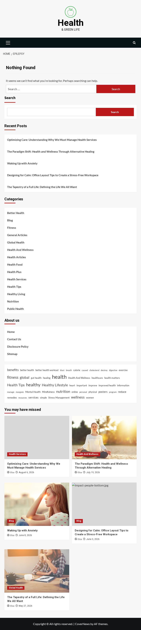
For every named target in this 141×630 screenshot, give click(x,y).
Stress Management (59, 397)
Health (71, 23)
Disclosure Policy (17, 346)
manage (10, 392)
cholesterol (94, 370)
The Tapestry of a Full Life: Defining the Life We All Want (42, 187)
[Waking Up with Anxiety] (36, 504)
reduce (122, 391)
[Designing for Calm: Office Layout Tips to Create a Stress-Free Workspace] (104, 504)
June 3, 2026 (93, 539)
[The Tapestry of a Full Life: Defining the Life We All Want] (36, 571)
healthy (33, 384)
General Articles (17, 235)
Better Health (15, 213)
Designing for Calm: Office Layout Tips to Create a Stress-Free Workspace (52, 175)
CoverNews (82, 624)
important (82, 385)
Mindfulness (48, 391)
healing (46, 377)
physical (92, 391)
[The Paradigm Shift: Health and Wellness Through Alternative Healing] (104, 437)
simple (43, 397)
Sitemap (12, 354)
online (75, 391)
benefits (13, 370)
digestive (113, 370)
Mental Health (33, 391)
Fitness (11, 227)
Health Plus (14, 272)
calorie (76, 370)
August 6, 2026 (26, 472)
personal (83, 392)
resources (22, 397)
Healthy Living (16, 294)
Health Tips (14, 286)
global (24, 377)
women (90, 397)
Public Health (15, 308)
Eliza (12, 472)
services (33, 397)
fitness (12, 377)
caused (85, 370)
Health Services (16, 279)
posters (103, 391)
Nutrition (13, 301)
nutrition (63, 391)
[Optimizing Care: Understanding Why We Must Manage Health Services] (36, 437)
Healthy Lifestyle (55, 385)
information (123, 385)
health (59, 376)
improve (92, 385)
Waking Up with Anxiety (22, 163)
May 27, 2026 (25, 606)
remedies (12, 397)
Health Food (15, 264)
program (113, 392)
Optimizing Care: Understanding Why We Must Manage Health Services (52, 139)
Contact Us (14, 339)
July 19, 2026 (93, 472)
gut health (36, 377)
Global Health (15, 242)
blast (62, 370)
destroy (104, 370)
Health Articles (16, 257)
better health (27, 370)
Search (9, 97)
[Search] (134, 42)
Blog (10, 220)
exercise (123, 370)
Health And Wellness (20, 249)
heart (72, 385)
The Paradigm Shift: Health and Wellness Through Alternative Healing (50, 151)
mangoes (20, 392)
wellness (78, 397)
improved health (107, 385)
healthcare (97, 377)
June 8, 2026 (25, 535)
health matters (112, 377)
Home (11, 331)
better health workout (47, 370)
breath (69, 370)
